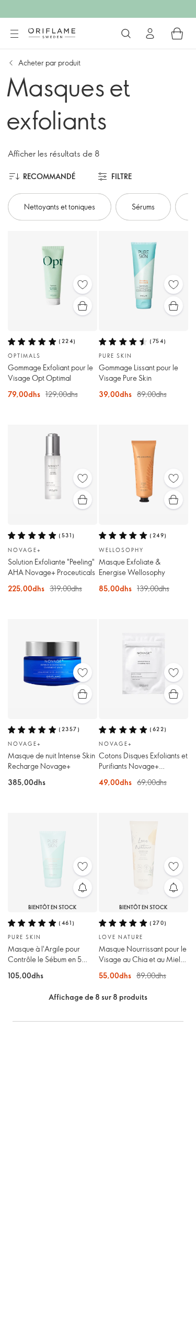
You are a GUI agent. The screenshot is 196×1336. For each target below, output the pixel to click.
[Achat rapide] (82, 305)
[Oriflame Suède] (52, 33)
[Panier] (177, 34)
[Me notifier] (82, 887)
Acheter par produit (49, 63)
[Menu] (14, 34)
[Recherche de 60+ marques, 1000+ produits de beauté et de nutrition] (126, 33)
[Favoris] (82, 284)
